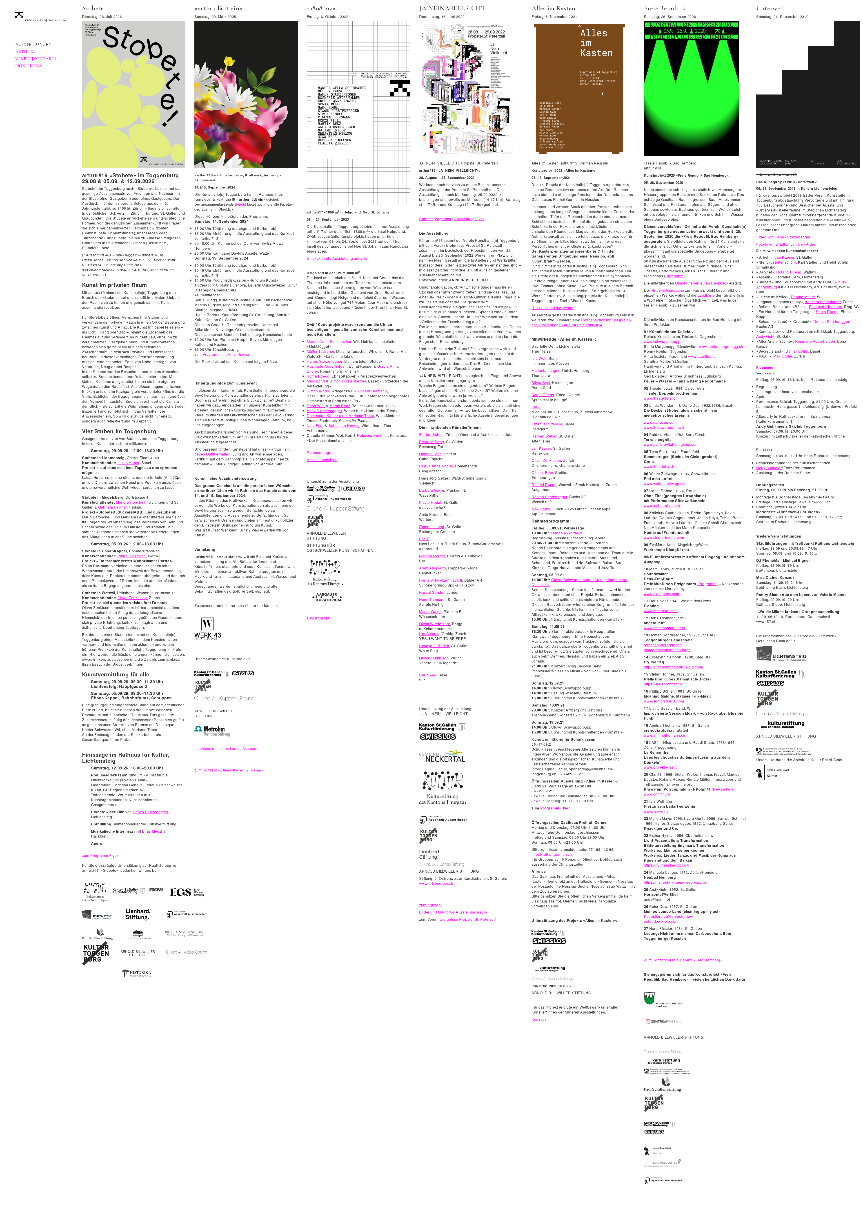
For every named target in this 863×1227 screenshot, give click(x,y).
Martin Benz (339, 405)
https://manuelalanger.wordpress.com (676, 882)
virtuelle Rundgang (667, 290)
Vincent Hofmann (372, 390)
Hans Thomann (432, 599)
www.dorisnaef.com (661, 610)
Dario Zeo (427, 675)
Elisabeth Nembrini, (826, 306)
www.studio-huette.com (664, 537)
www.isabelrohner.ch (662, 505)
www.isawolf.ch (657, 811)
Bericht (240, 204)
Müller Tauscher (320, 351)
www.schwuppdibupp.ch (665, 341)
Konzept (539, 1019)
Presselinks (28, 66)
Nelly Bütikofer (769, 467)
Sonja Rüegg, (543, 394)
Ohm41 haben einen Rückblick (701, 283)
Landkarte (706, 295)
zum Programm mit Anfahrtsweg (221, 354)
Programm (764, 367)
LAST (424, 538)
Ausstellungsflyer (322, 459)
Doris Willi (316, 405)
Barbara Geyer (431, 490)
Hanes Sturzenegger (150, 811)
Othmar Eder (430, 453)
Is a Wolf (539, 358)
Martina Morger (432, 555)
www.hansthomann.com (664, 627)
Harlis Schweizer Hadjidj (440, 580)
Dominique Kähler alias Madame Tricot (340, 415)
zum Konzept (228, 770)
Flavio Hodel (430, 502)
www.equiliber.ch (703, 356)
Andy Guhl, (765, 336)
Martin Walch (430, 611)
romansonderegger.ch (662, 644)
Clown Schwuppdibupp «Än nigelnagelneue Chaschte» (579, 582)
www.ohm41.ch (657, 794)
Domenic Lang (431, 526)
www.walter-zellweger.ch (665, 483)
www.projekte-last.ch (662, 767)
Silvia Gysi (541, 382)
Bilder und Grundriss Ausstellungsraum (453, 912)
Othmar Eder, (543, 472)
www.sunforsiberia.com (664, 701)
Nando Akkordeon (567, 533)
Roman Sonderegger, (831, 321)
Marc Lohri (316, 381)
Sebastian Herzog (344, 425)
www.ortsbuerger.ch (436, 883)
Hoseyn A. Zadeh (434, 645)
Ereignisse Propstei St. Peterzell (468, 919)
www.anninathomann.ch (664, 735)
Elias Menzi (152, 831)
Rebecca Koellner (372, 435)
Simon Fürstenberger (348, 381)
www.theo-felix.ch (659, 466)
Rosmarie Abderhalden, (815, 341)
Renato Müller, (803, 296)
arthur (24, 51)
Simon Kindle (318, 390)
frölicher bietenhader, (823, 301)
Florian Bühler (431, 434)
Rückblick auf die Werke (553, 307)
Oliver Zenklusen (132, 597)
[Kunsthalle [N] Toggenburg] (40, 16)
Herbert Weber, (545, 436)
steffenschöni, (785, 262)
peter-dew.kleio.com (661, 921)
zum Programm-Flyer (100, 855)
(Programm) (707, 583)
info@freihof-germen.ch (552, 854)
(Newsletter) (722, 789)
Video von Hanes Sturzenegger (783, 237)
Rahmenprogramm (323, 452)
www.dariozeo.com (660, 422)
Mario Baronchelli (131, 502)
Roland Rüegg (544, 484)
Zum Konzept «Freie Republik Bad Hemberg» (683, 959)
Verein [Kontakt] (35, 59)
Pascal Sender (431, 592)
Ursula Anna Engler (436, 466)
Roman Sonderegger (549, 496)
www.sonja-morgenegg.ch (720, 346)
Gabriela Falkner (112, 507)
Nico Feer (315, 425)
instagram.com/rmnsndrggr (667, 649)
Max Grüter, (541, 508)
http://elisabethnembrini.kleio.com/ (673, 666)
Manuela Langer (545, 370)
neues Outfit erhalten (212, 454)
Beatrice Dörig (431, 441)
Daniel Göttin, (797, 351)
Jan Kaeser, (542, 448)
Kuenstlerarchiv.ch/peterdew (668, 916)
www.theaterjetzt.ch (661, 398)
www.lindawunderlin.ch (664, 427)
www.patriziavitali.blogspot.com (671, 444)
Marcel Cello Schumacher (329, 341)
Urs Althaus (429, 633)
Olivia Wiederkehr (434, 623)
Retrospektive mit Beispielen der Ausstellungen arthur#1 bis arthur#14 (581, 322)
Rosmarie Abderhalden (327, 366)
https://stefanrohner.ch (663, 684)
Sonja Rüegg (318, 376)
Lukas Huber (128, 462)
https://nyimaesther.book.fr (666, 865)
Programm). (675, 275)
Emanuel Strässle (547, 424)
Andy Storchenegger (324, 410)
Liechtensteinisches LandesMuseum (225, 748)
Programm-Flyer (555, 808)
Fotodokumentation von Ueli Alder (785, 244)
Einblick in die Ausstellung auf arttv (337, 258)
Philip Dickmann (132, 555)
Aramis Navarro (432, 568)
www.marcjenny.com (661, 593)
